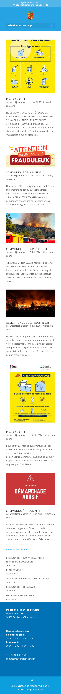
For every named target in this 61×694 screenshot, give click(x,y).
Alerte (49, 102)
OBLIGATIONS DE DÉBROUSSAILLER (27, 322)
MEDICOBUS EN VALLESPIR (20, 595)
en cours (10, 105)
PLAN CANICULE (15, 99)
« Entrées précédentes (17, 549)
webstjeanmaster (19, 102)
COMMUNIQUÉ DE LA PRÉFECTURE (27, 249)
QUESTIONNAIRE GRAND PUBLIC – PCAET (28, 578)
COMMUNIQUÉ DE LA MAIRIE (23, 172)
